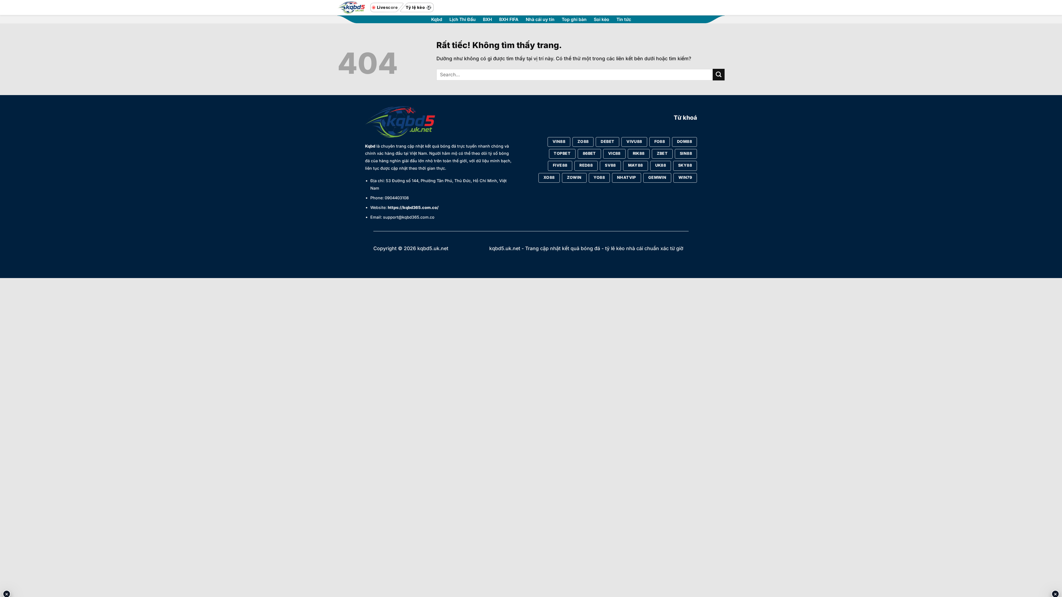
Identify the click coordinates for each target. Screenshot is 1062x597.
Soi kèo (601, 19)
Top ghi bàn (574, 19)
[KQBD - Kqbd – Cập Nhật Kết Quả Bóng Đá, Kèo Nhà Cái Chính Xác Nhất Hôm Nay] (351, 7)
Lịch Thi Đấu (462, 19)
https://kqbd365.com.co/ (413, 207)
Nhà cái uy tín (540, 19)
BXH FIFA (509, 19)
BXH (487, 19)
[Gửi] (719, 75)
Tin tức (623, 19)
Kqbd (436, 19)
